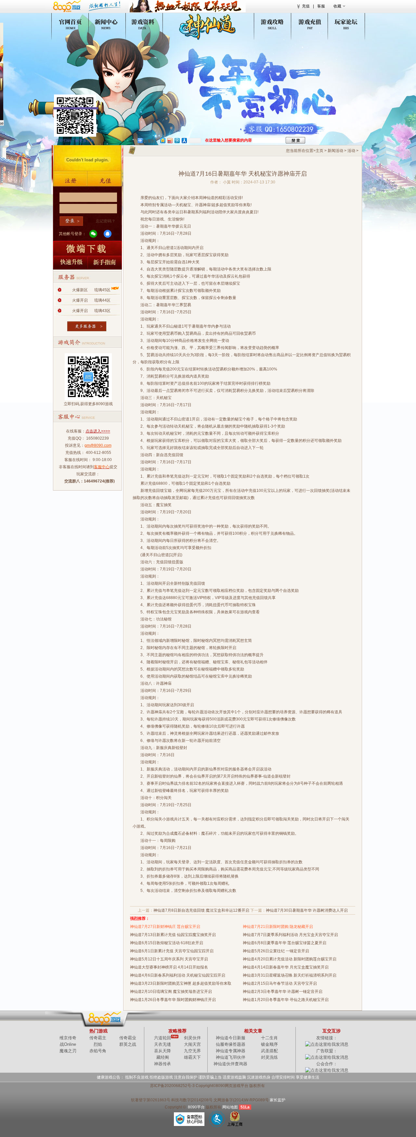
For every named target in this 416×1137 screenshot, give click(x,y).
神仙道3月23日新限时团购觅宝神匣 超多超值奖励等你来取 (180, 983)
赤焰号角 (97, 1050)
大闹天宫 (192, 1044)
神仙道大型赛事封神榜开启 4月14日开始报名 (169, 967)
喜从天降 (162, 1050)
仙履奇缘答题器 (230, 1044)
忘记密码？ (105, 221)
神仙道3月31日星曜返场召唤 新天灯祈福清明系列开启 (289, 975)
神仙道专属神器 (230, 1050)
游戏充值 (105, 180)
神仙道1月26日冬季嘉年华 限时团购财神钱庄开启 (173, 999)
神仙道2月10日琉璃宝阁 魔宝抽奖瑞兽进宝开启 (171, 991)
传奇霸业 (127, 1037)
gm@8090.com (97, 445)
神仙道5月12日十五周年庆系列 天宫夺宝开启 (169, 959)
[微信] (93, 234)
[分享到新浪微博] (169, 140)
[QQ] (107, 234)
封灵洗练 (269, 1057)
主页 (319, 150)
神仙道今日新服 (230, 1037)
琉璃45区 (102, 290)
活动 (351, 150)
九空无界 (192, 1050)
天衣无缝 (162, 1044)
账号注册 (69, 180)
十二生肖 (269, 1037)
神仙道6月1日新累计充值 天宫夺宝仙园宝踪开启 (172, 951)
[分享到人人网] (184, 140)
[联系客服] (282, 128)
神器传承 (162, 1063)
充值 (306, 6)
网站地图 (230, 1107)
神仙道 (71, 23)
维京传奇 (67, 1037)
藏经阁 (162, 1057)
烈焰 (98, 1044)
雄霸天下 (192, 1057)
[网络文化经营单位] (217, 1119)
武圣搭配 (269, 1050)
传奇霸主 (97, 1037)
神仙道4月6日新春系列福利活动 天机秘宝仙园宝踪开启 (177, 975)
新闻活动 (335, 150)
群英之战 (127, 1044)
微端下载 (87, 248)
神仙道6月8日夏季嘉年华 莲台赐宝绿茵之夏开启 (288, 943)
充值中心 (305, 23)
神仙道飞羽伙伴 (230, 1057)
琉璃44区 (102, 300)
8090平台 (196, 1107)
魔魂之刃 (67, 1050)
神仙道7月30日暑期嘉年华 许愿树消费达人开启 (307, 910)
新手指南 (105, 262)
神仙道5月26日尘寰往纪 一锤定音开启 (276, 951)
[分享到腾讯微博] (176, 140)
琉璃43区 (102, 310)
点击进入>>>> (97, 431)
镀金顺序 (269, 1044)
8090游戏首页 (85, 6)
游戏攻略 (266, 23)
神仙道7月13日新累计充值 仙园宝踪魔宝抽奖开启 (173, 934)
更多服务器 (87, 324)
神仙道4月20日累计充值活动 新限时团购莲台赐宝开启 (289, 959)
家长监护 (277, 1100)
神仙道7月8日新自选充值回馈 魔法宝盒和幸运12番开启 (201, 910)
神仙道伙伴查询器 (230, 1063)
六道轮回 (162, 1037)
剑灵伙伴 (192, 1037)
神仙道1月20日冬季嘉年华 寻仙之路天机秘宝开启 (286, 999)
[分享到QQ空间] (162, 140)
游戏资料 (149, 23)
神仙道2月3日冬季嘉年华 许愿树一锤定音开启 (282, 991)
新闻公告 (110, 23)
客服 (321, 6)
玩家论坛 (344, 23)
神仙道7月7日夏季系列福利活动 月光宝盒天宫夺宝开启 (290, 934)
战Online (68, 1044)
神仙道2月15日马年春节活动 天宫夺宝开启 (280, 983)
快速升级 (69, 262)
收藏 (337, 6)
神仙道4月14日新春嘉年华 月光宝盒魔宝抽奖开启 (286, 967)
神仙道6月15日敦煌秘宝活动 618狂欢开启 (166, 943)
